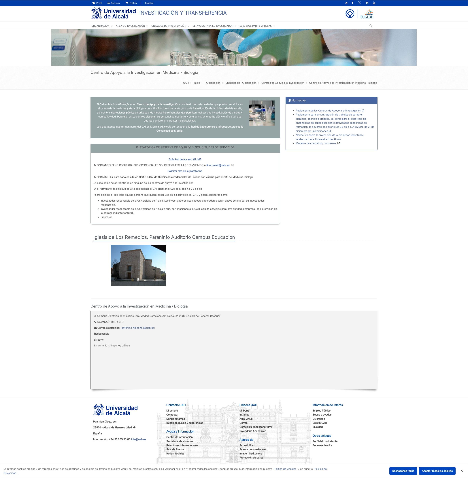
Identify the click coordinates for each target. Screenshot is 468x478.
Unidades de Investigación (168, 25)
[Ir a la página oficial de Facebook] (352, 3)
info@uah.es (138, 439)
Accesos (115, 3)
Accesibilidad (247, 445)
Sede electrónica (323, 445)
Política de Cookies (285, 468)
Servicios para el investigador (213, 25)
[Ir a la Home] (113, 13)
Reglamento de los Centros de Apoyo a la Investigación (328, 110)
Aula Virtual (246, 418)
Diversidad (319, 418)
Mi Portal (244, 410)
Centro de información (179, 437)
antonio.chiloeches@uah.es (138, 327)
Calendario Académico (252, 431)
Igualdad (318, 426)
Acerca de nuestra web (253, 449)
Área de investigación (130, 25)
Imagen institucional (251, 453)
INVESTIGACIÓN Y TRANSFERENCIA (183, 13)
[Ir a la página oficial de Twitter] (359, 3)
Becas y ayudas (322, 414)
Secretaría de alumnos (179, 441)
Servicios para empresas (255, 25)
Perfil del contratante (325, 441)
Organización (100, 25)
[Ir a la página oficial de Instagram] (367, 3)
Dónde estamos (175, 418)
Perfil (99, 3)
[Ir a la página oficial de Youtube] (374, 3)
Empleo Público (322, 410)
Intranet (244, 414)
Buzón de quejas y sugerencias (184, 422)
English (133, 3)
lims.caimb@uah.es (218, 165)
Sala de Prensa (175, 449)
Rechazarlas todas (403, 470)
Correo (243, 422)
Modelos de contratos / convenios (316, 143)
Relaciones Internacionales (182, 445)
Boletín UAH (320, 422)
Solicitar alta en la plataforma (185, 170)
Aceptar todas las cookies (437, 470)
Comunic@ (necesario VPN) (256, 426)
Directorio (172, 410)
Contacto (171, 414)
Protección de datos (251, 457)
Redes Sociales (175, 453)
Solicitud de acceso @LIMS (185, 159)
